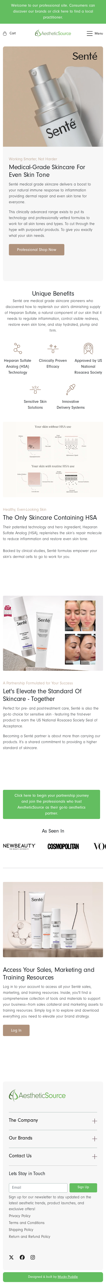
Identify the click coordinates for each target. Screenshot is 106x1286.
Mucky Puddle (68, 1277)
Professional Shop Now (36, 250)
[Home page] (53, 34)
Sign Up (83, 1187)
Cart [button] (12, 34)
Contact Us (20, 1156)
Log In (16, 1031)
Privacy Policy (20, 1216)
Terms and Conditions (27, 1223)
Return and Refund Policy (29, 1237)
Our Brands (20, 1138)
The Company (23, 1121)
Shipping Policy (21, 1230)
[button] (87, 33)
